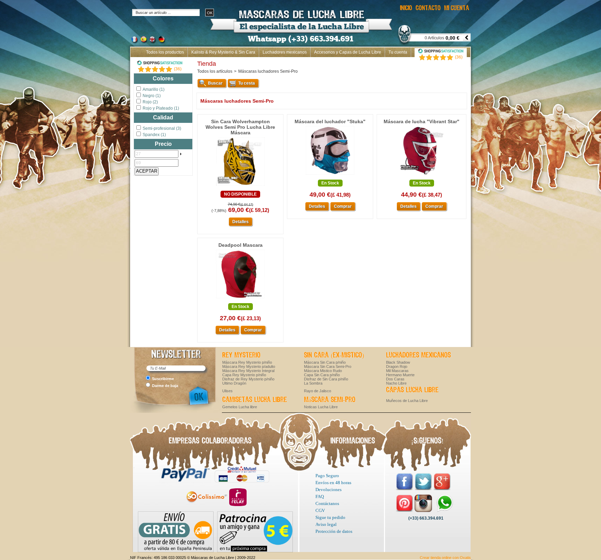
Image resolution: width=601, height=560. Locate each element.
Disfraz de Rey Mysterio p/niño (248, 379)
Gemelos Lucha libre (239, 407)
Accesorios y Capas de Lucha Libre (347, 52)
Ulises (227, 391)
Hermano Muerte (400, 375)
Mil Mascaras (397, 371)
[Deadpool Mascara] (240, 298)
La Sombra (313, 383)
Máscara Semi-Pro (329, 400)
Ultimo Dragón (234, 383)
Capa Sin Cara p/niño (322, 375)
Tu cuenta (397, 52)
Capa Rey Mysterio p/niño (244, 375)
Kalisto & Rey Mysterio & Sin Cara (223, 52)
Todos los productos (165, 52)
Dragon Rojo (396, 366)
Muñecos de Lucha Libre (407, 401)
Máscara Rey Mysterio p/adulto (248, 366)
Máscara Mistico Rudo (323, 371)
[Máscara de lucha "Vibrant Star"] (421, 175)
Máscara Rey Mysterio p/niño (247, 362)
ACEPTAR (146, 171)
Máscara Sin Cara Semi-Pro (327, 366)
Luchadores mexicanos (285, 52)
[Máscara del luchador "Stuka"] (330, 175)
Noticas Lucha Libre (321, 407)
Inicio (462, 62)
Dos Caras (395, 379)
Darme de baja (165, 386)
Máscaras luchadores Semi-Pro (268, 71)
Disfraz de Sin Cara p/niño (326, 379)
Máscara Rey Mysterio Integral (248, 371)
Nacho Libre (396, 383)
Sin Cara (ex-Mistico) (334, 355)
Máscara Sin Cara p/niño (325, 362)
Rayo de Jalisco (317, 391)
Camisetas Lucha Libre (254, 400)
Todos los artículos (214, 71)
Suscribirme (163, 379)
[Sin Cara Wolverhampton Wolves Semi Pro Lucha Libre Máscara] (240, 186)
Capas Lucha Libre (412, 390)
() (178, 68)
